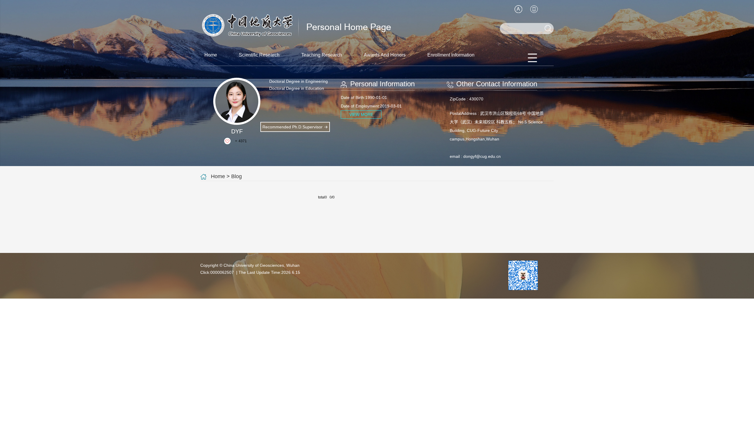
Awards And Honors (385, 54)
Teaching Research (321, 54)
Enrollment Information (450, 54)
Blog (236, 176)
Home (210, 54)
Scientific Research (259, 54)
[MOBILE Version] (534, 9)
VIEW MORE (361, 114)
